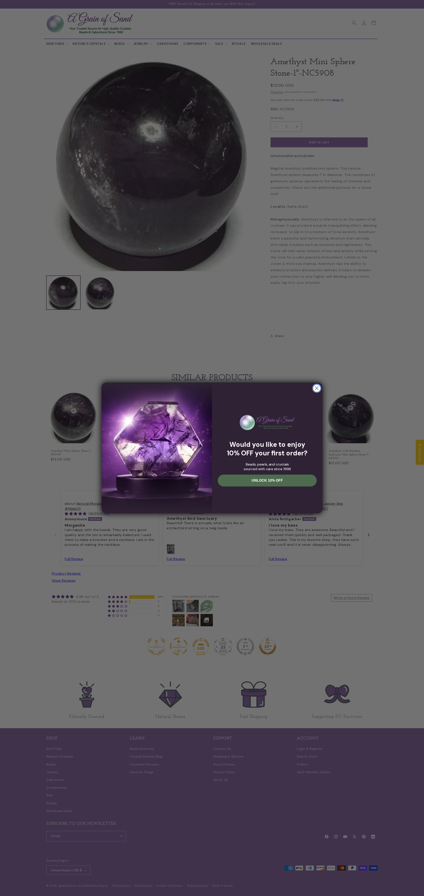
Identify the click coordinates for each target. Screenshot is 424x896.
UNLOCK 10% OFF (267, 480)
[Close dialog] (317, 388)
